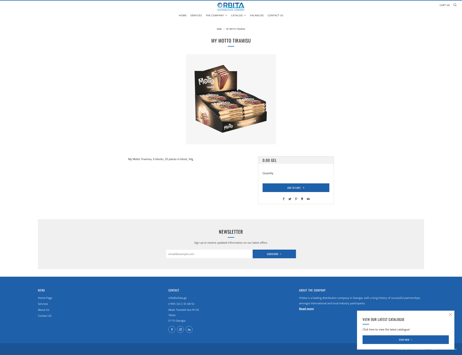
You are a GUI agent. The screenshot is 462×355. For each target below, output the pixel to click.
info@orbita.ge (177, 298)
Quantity (268, 173)
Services (196, 15)
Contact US (44, 315)
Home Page (45, 298)
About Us (43, 310)
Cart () (445, 5)
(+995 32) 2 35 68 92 (181, 304)
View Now (404, 339)
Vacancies (257, 15)
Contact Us (275, 15)
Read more (306, 308)
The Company (215, 15)
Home (183, 15)
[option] (231, 99)
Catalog (237, 15)
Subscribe (272, 254)
